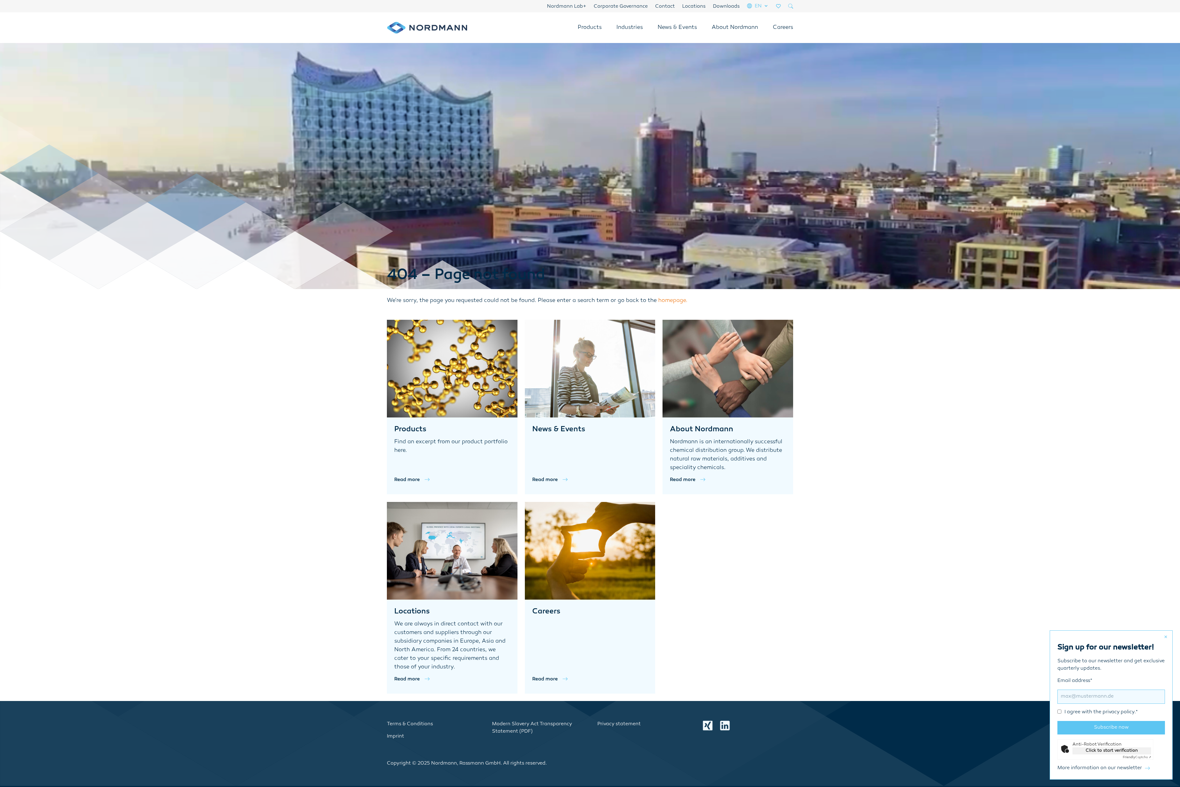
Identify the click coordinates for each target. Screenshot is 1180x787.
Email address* (1097, 696)
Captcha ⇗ (1137, 757)
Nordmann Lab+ (566, 6)
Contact (665, 6)
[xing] (708, 725)
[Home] (427, 27)
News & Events (677, 28)
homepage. (672, 301)
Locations (694, 6)
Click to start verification (1112, 750)
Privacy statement (619, 724)
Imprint (395, 736)
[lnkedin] (725, 725)
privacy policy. (1119, 712)
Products (590, 28)
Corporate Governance (621, 6)
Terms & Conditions (410, 724)
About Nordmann (735, 28)
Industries (629, 28)
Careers (783, 28)
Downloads (726, 6)
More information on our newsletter (1099, 768)
